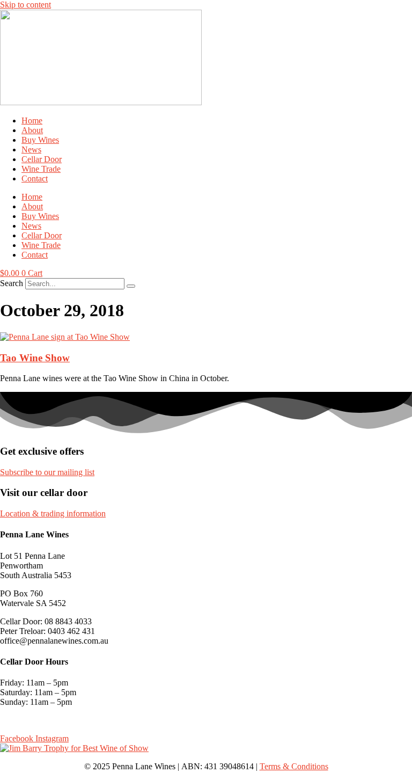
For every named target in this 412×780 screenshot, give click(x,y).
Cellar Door (41, 159)
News (31, 149)
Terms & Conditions (294, 766)
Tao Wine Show (35, 357)
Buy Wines (40, 139)
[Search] (131, 286)
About (32, 130)
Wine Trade (41, 168)
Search (11, 283)
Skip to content (25, 4)
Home (31, 120)
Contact (34, 178)
